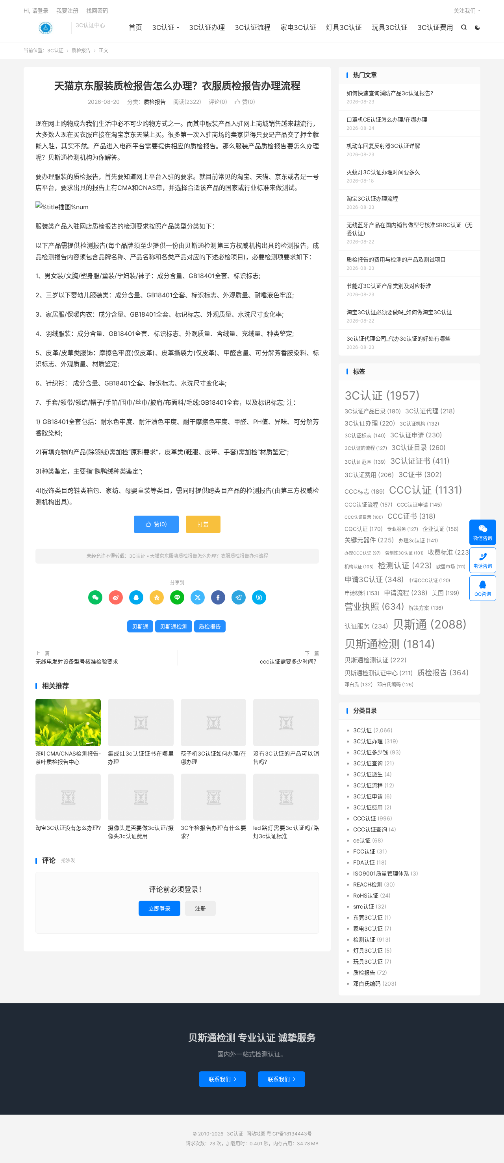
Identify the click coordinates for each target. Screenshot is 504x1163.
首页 (135, 27)
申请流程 (406, 593)
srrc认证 (363, 906)
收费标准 (449, 552)
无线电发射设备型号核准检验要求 (76, 661)
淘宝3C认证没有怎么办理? (68, 827)
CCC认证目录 (364, 517)
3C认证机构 (419, 424)
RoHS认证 (365, 895)
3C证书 (420, 474)
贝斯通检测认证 (376, 660)
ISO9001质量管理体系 (381, 873)
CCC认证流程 (369, 504)
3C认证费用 (435, 27)
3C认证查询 (368, 763)
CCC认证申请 (419, 504)
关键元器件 (369, 540)
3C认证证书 (420, 461)
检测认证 (405, 565)
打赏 (203, 524)
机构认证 (359, 567)
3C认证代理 (430, 411)
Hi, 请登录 (36, 10)
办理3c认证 (418, 540)
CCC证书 (411, 516)
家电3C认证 (298, 27)
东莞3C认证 (368, 917)
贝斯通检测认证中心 (379, 673)
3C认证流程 (253, 27)
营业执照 (374, 606)
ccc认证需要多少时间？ (289, 661)
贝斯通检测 (173, 626)
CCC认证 (425, 490)
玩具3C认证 (390, 27)
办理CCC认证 (363, 553)
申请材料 (362, 593)
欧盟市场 (450, 567)
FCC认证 (364, 851)
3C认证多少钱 (370, 752)
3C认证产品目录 (373, 411)
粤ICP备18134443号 (289, 1134)
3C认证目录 (418, 448)
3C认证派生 (368, 774)
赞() (245, 101)
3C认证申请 (416, 435)
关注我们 (465, 10)
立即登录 (159, 908)
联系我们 (222, 1079)
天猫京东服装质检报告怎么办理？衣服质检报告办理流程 (177, 86)
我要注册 (67, 10)
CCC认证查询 (370, 829)
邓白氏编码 (395, 684)
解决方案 (426, 608)
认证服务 (366, 626)
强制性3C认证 (404, 553)
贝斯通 (140, 626)
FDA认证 (364, 862)
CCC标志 (365, 491)
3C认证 (45, 28)
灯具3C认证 (344, 27)
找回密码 (97, 10)
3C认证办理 (207, 27)
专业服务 (402, 529)
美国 (445, 593)
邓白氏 (359, 684)
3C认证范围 (365, 462)
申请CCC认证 (429, 580)
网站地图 (255, 1134)
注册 (200, 908)
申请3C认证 (374, 579)
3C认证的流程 (366, 448)
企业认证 (440, 529)
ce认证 (362, 840)
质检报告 (81, 50)
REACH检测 (367, 884)
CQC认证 (364, 528)
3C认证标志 (365, 435)
